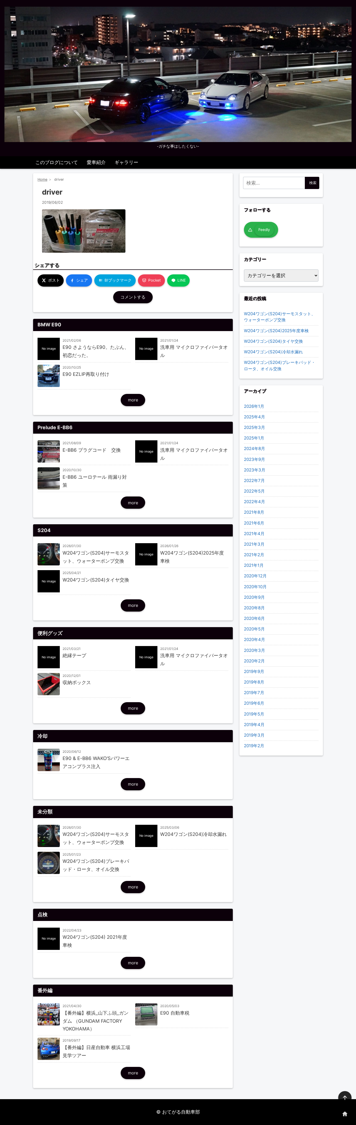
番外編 (45, 990)
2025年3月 (254, 427)
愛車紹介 (96, 162)
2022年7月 (254, 480)
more (133, 400)
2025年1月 (254, 438)
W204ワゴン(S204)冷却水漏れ (273, 351)
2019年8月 (254, 682)
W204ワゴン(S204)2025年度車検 (276, 330)
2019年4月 (254, 724)
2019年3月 (254, 735)
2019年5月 (254, 714)
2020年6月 (254, 618)
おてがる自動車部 (181, 1112)
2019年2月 (254, 745)
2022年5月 (254, 491)
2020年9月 (254, 597)
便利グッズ (50, 633)
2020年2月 (254, 661)
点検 (43, 914)
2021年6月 (254, 523)
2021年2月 (254, 554)
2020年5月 (254, 629)
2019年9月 (254, 671)
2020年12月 (255, 575)
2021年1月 (254, 565)
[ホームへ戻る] (345, 1114)
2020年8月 (254, 607)
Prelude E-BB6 (55, 427)
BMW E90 (49, 324)
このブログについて (56, 162)
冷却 (43, 736)
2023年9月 (254, 459)
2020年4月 (254, 639)
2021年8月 (254, 512)
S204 (44, 530)
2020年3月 (254, 650)
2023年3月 (254, 470)
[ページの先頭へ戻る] (345, 1097)
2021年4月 (254, 533)
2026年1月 (254, 406)
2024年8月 (254, 448)
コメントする (132, 297)
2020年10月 (255, 586)
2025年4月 (254, 416)
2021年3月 (254, 544)
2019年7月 (254, 692)
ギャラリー (126, 162)
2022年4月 (254, 501)
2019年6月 (254, 703)
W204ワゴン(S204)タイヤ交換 (273, 341)
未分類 (45, 811)
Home (42, 179)
